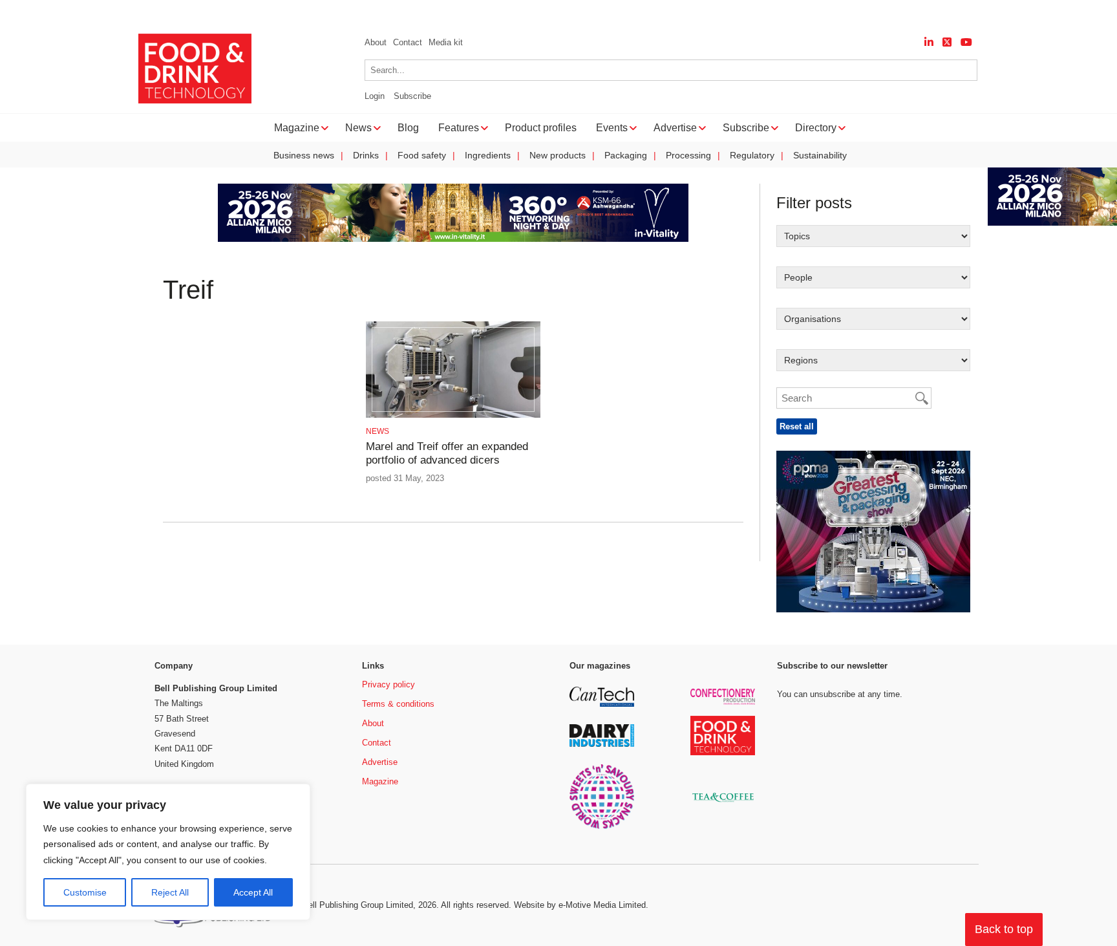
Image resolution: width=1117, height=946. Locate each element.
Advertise (380, 762)
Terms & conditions (398, 704)
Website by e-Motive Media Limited (580, 905)
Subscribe (412, 96)
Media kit (446, 42)
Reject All (170, 892)
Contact (407, 42)
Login (375, 96)
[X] (947, 42)
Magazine (380, 781)
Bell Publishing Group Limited (358, 905)
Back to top (1004, 929)
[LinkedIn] (928, 42)
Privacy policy (388, 684)
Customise (85, 892)
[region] (168, 852)
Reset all (797, 426)
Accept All (253, 892)
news (377, 431)
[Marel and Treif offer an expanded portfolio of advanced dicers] (453, 415)
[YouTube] (966, 42)
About (376, 42)
